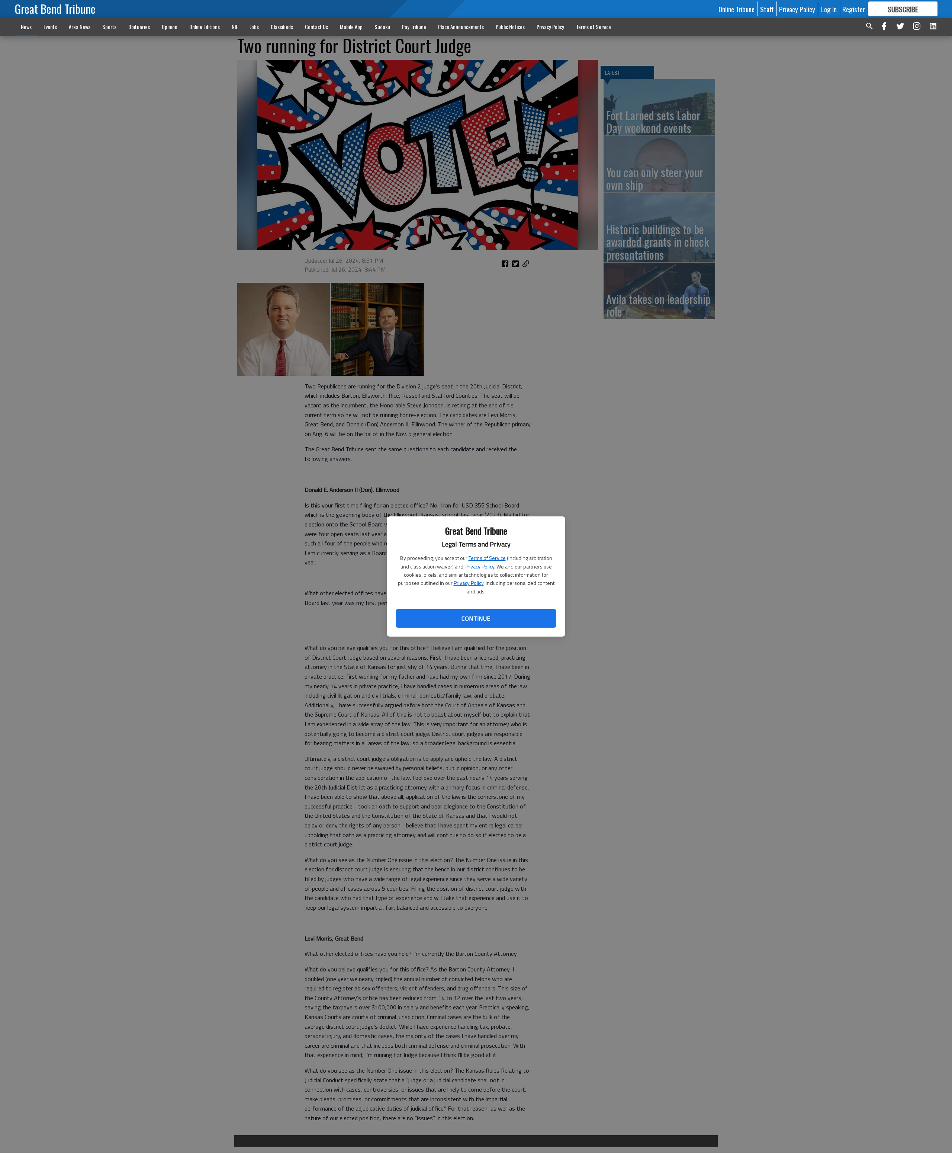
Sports (109, 27)
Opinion (169, 27)
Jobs (254, 27)
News (26, 27)
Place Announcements (461, 27)
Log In (829, 9)
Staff (767, 9)
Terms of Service (487, 558)
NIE (235, 27)
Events (50, 27)
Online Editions (204, 27)
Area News (79, 27)
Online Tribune (736, 9)
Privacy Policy (479, 566)
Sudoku (382, 27)
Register (853, 9)
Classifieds (282, 27)
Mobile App (351, 27)
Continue (475, 618)
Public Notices (510, 27)
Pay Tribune (414, 27)
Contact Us (316, 27)
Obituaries (139, 27)
